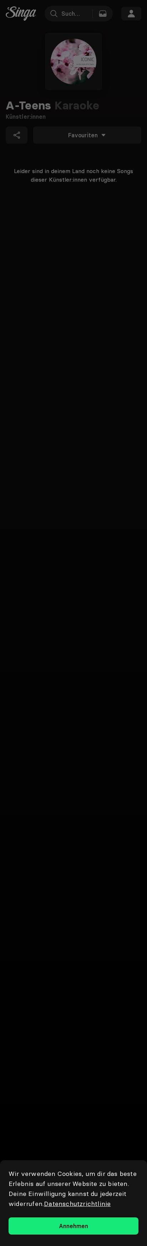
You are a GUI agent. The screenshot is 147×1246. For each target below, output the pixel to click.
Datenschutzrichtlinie (77, 1204)
